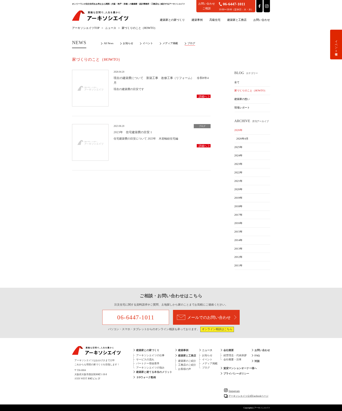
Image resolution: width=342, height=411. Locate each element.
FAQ (257, 355)
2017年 (238, 214)
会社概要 (228, 350)
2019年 (238, 197)
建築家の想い (242, 99)
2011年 (238, 265)
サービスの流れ (145, 359)
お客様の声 (184, 368)
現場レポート (242, 107)
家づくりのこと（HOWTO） (250, 90)
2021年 (238, 180)
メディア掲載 (170, 43)
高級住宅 (214, 19)
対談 (257, 361)
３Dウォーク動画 (146, 377)
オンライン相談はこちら (217, 329)
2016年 (238, 223)
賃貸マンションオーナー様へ (240, 368)
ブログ (191, 43)
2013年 (238, 248)
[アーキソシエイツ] (100, 20)
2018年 (238, 206)
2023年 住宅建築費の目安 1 (133, 132)
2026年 (238, 130)
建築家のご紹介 (187, 360)
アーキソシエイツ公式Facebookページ (248, 396)
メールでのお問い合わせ (209, 317)
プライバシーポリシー (236, 373)
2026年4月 (242, 138)
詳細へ (203, 96)
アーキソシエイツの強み (150, 367)
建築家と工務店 (237, 19)
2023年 (238, 163)
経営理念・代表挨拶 (235, 355)
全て (236, 82)
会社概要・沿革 (232, 359)
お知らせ (128, 43)
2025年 (238, 147)
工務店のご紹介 (187, 364)
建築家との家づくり (172, 19)
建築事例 (197, 19)
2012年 (238, 256)
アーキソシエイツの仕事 (150, 355)
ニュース (110, 28)
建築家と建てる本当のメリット (154, 371)
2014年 (238, 240)
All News (108, 43)
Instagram (234, 391)
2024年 (238, 155)
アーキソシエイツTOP (86, 28)
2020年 (238, 189)
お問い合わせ (261, 19)
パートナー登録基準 (147, 363)
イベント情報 (336, 44)
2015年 (238, 231)
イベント (148, 43)
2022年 (238, 172)
